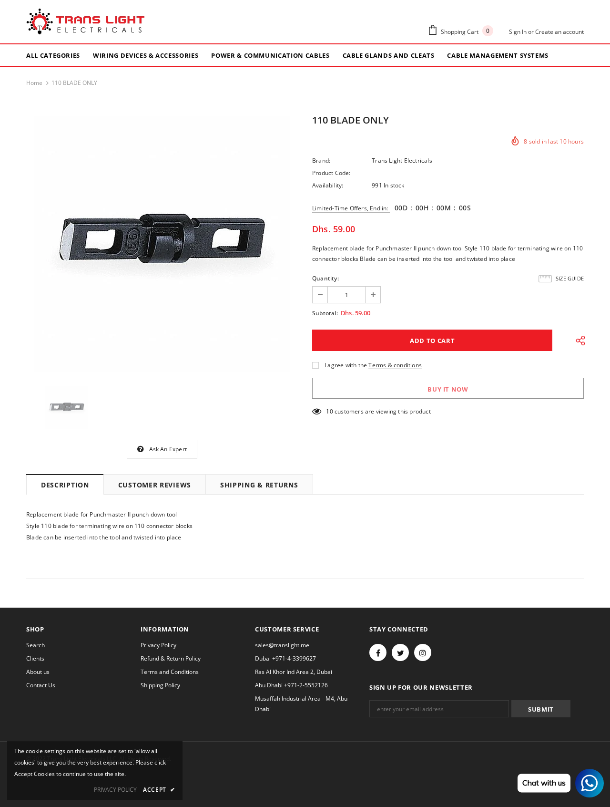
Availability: (328, 185)
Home (34, 83)
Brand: (321, 160)
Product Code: (331, 173)
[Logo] (85, 22)
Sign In (518, 32)
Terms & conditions (395, 365)
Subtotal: (325, 313)
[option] (162, 244)
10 (329, 411)
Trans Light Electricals (402, 160)
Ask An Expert (168, 449)
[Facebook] (377, 652)
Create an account (559, 32)
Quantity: (325, 278)
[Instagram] (422, 652)
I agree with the (346, 365)
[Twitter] (400, 652)
